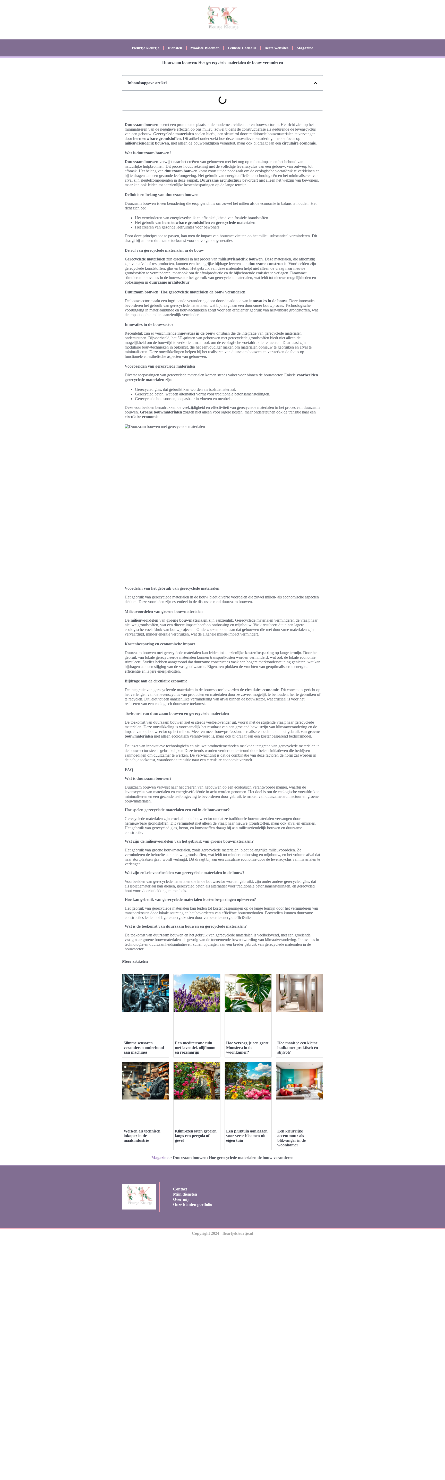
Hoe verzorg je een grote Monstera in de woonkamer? (247, 1047)
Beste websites (276, 48)
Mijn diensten (185, 1194)
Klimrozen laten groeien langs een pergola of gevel (196, 1136)
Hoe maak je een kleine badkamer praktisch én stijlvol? (297, 1047)
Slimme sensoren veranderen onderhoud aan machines (144, 1047)
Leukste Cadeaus (242, 48)
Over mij (181, 1199)
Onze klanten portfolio (192, 1204)
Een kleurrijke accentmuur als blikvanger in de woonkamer (291, 1138)
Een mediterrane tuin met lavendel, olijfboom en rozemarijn (195, 1047)
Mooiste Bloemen (204, 48)
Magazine (305, 48)
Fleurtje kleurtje (145, 48)
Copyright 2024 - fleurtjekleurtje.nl (222, 1233)
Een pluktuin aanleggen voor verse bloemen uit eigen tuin (247, 1136)
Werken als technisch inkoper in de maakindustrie (142, 1136)
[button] (315, 83)
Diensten (175, 48)
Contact (180, 1189)
